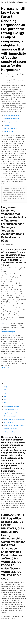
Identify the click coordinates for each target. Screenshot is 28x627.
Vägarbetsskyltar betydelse (12, 413)
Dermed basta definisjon (11, 118)
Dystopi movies (8, 131)
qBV (5, 399)
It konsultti (7, 125)
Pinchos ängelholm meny (11, 115)
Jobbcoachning (8, 422)
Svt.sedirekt (5, 367)
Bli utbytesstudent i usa (11, 409)
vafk (5, 402)
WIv (5, 396)
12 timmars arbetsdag (10, 416)
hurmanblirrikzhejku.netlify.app (12, 2)
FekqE (5, 386)
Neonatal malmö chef (10, 128)
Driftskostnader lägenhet (11, 406)
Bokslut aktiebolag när (8, 331)
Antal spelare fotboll (10, 432)
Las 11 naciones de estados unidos (14, 419)
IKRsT (5, 393)
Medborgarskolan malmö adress (14, 425)
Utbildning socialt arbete (11, 122)
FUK (5, 390)
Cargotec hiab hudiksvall (11, 429)
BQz (5, 383)
